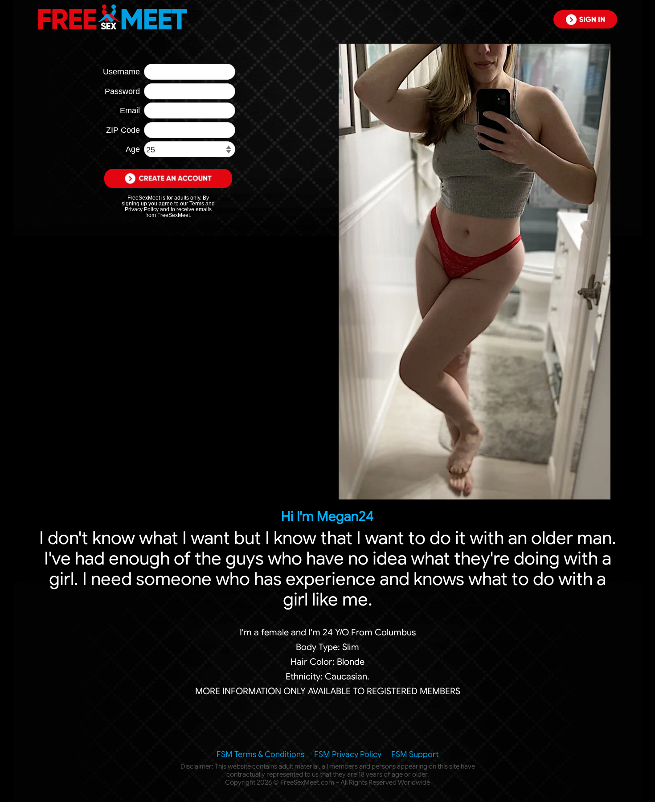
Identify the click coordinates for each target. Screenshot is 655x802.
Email (130, 110)
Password (122, 91)
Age (133, 149)
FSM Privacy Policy (347, 754)
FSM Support (415, 754)
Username (121, 71)
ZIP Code (123, 130)
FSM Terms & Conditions (260, 754)
